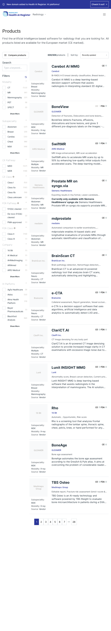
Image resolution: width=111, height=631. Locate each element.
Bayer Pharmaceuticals (15, 310)
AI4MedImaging (15, 260)
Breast (11, 131)
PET (9, 102)
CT (9, 87)
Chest (10, 141)
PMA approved (15, 222)
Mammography (15, 97)
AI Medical (12, 255)
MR (9, 92)
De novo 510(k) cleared (15, 216)
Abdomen (12, 127)
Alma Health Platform (13, 301)
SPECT (11, 107)
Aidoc (10, 294)
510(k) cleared (14, 209)
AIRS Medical (14, 270)
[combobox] (95, 55)
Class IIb (12, 192)
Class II (11, 234)
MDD (10, 166)
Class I (11, 182)
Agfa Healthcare (15, 289)
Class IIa (11, 187)
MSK (10, 146)
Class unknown (15, 197)
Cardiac (11, 136)
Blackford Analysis (12, 318)
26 (74, 521)
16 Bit (10, 250)
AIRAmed (12, 265)
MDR (10, 171)
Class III (11, 239)
